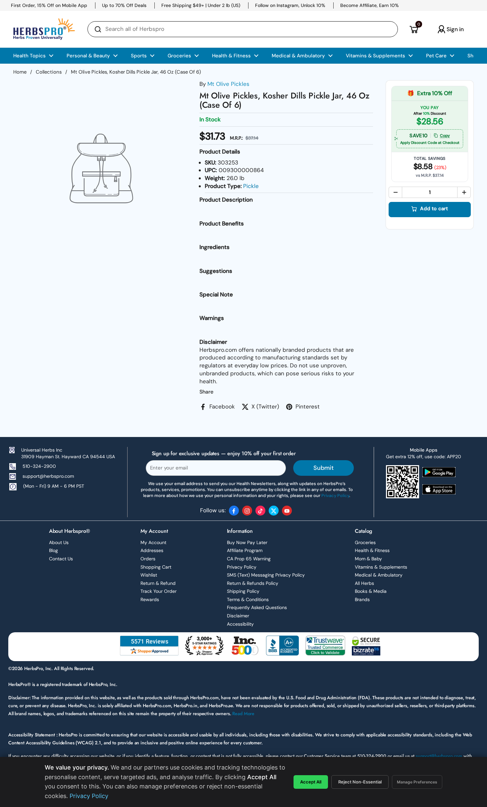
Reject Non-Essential (360, 781)
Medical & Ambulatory (379, 575)
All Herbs (364, 583)
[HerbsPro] (44, 29)
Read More (243, 713)
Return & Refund (158, 583)
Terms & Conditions (248, 599)
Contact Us (61, 559)
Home (20, 72)
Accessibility (240, 624)
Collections (49, 72)
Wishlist (148, 575)
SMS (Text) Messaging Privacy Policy (266, 575)
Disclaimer (238, 616)
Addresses (151, 550)
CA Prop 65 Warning (249, 559)
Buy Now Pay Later (247, 542)
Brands (362, 599)
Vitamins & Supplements (381, 567)
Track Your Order (158, 591)
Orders (147, 559)
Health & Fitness (372, 550)
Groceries (365, 542)
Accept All (310, 781)
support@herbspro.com (48, 476)
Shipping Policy (243, 591)
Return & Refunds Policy (252, 583)
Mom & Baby (368, 559)
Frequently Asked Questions (257, 607)
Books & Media (371, 591)
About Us (59, 542)
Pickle (251, 186)
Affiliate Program (244, 550)
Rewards (149, 599)
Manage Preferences (417, 781)
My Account (153, 542)
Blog (53, 550)
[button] (414, 29)
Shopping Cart (155, 567)
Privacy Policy (241, 567)
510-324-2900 (39, 466)
